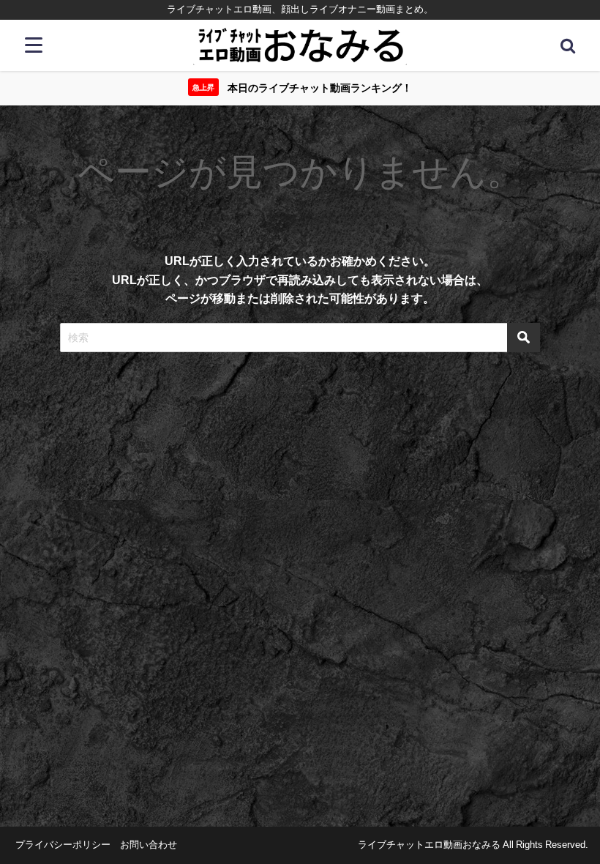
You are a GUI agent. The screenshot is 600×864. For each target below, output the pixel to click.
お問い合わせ (148, 844)
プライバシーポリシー (62, 844)
